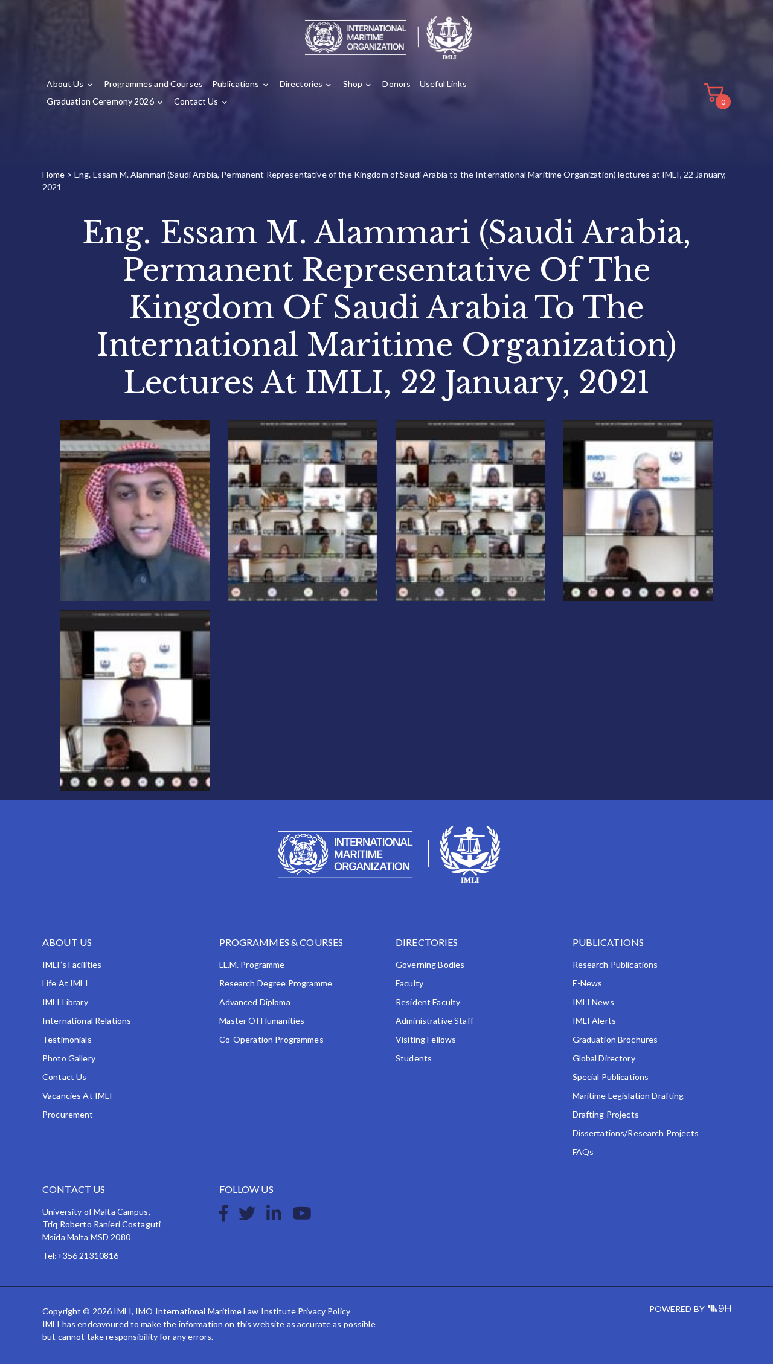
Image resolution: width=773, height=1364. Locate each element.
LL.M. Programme (252, 964)
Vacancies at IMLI (77, 1095)
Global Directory (604, 1058)
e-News (588, 983)
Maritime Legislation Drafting (628, 1095)
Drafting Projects (606, 1114)
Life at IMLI (65, 983)
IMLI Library (65, 1002)
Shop (353, 84)
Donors (396, 84)
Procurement (68, 1114)
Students (414, 1058)
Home (53, 174)
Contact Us (196, 101)
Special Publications (611, 1077)
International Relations (86, 1020)
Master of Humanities (262, 1020)
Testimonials (67, 1039)
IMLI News (593, 1002)
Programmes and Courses (153, 84)
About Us (65, 84)
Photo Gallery (68, 1058)
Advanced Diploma (254, 1002)
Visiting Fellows (426, 1039)
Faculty (409, 983)
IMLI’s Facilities (71, 964)
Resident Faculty (428, 1002)
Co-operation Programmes (271, 1039)
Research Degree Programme (276, 983)
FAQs (583, 1152)
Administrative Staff (434, 1020)
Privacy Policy (324, 1311)
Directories (301, 84)
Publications (236, 84)
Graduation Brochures (615, 1039)
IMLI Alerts (595, 1020)
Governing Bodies (430, 964)
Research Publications (615, 964)
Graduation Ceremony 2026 (100, 101)
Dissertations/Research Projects (636, 1133)
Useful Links (443, 84)
